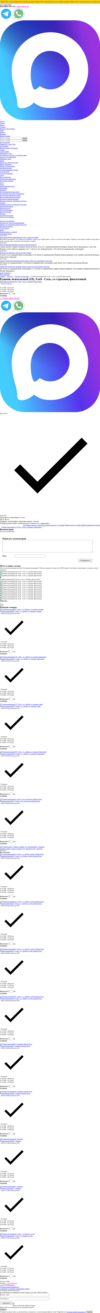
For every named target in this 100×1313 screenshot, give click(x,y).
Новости (2, 132)
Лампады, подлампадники (8, 157)
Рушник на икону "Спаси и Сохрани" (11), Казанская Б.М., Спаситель (21, 849)
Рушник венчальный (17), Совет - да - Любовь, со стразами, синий (20, 706)
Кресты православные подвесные (10, 197)
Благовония (3, 188)
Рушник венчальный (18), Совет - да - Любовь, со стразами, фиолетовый (22, 754)
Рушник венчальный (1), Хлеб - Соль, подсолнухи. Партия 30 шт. (20, 801)
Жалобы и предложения (7, 129)
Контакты (3, 134)
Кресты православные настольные (10, 195)
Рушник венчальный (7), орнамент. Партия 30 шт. (15, 1046)
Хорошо (89, 1312)
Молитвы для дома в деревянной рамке (12, 223)
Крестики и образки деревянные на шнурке (13, 201)
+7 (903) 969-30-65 (22, 7)
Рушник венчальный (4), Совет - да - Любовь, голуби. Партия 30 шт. (21, 904)
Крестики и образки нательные (9, 199)
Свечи (2, 175)
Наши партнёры (5, 275)
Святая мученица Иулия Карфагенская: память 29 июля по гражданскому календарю (26, 261)
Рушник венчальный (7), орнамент (10, 1188)
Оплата (2, 125)
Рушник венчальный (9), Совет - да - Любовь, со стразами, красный (20, 611)
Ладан (2, 184)
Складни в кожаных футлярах (9, 170)
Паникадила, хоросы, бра (7, 144)
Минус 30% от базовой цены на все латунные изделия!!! (44, 2)
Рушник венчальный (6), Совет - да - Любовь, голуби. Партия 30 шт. (21, 998)
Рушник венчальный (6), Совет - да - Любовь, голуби (16, 1236)
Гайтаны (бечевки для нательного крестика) (13, 204)
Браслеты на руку (5, 208)
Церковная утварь (5, 159)
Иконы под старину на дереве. (9, 162)
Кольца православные (6, 206)
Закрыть (3, 1309)
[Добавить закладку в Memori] (33, 525)
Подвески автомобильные (8, 179)
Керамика (3, 190)
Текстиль (2, 214)
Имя (4, 556)
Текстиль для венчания (22, 276)
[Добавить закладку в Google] (52, 525)
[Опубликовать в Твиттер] (91, 525)
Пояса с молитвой (5, 212)
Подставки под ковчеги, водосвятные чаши (13, 155)
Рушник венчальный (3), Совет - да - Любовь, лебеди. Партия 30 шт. (21, 856)
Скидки (2, 123)
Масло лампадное (5, 177)
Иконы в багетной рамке (7, 166)
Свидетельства (4, 228)
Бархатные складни (6, 168)
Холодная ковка (5, 142)
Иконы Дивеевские (6, 164)
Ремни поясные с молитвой (8, 232)
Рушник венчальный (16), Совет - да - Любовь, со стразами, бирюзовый (22, 659)
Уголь (2, 183)
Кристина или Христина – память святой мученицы (15, 253)
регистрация (7, 4)
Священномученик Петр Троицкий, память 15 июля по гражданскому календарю (25, 267)
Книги (2, 230)
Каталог (2, 121)
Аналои (2, 150)
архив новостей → (5, 273)
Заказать (6, 1303)
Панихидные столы (6, 153)
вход (1, 4)
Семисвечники (4, 152)
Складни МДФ (4, 172)
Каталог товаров (5, 136)
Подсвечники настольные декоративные (12, 194)
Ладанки (2, 203)
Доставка (3, 127)
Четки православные (6, 210)
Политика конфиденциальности (9, 1287)
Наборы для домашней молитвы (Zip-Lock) (13, 225)
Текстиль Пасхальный (6, 215)
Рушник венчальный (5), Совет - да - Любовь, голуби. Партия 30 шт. (21, 951)
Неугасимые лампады (6, 181)
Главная (2, 276)
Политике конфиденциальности (76, 1312)
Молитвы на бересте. (6, 226)
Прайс (2, 130)
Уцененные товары (5, 234)
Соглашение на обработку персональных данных (15, 1289)
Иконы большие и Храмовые (9, 148)
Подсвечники (4, 146)
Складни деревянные (6, 173)
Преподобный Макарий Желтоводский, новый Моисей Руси (18, 245)
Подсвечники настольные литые (10, 192)
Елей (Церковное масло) (7, 186)
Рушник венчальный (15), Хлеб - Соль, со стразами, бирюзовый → (21, 527)
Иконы (2, 161)
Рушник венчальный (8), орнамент (10, 1141)
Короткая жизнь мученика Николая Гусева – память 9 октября (19, 237)
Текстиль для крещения (7, 221)
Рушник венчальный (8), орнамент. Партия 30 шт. (15, 1093)
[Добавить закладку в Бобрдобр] (72, 525)
